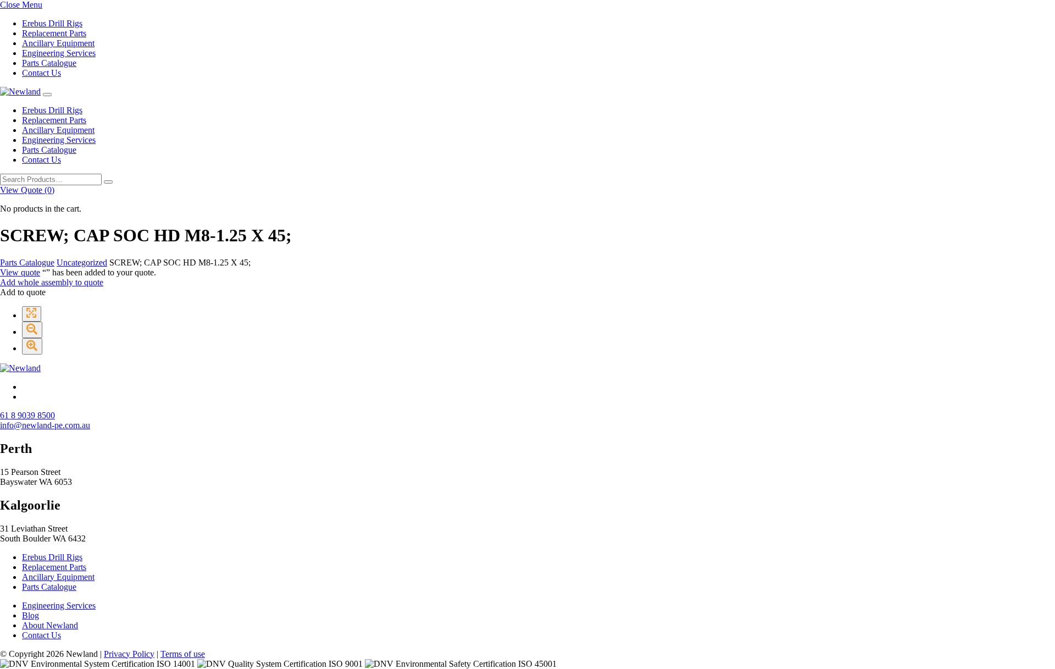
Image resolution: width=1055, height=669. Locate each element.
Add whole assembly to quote (51, 282)
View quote (20, 272)
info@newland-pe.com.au (45, 425)
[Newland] (20, 91)
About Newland (50, 625)
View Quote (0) (27, 190)
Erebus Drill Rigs (52, 23)
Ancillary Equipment (58, 43)
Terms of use (182, 654)
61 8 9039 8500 (27, 415)
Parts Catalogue (49, 63)
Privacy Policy (129, 654)
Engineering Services (59, 53)
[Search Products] (108, 182)
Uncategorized (82, 262)
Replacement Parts (54, 33)
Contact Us (41, 73)
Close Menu (21, 4)
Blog (30, 615)
